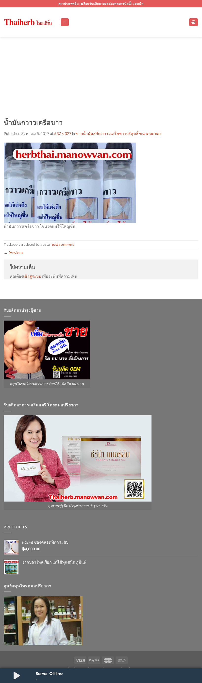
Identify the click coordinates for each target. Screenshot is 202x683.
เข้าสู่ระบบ (32, 276)
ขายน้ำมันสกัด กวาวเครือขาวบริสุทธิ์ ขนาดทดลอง (118, 133)
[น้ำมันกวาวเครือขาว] (70, 182)
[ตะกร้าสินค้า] (193, 22)
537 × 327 (62, 133)
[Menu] (65, 22)
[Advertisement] (101, 73)
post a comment (63, 244)
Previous (13, 252)
